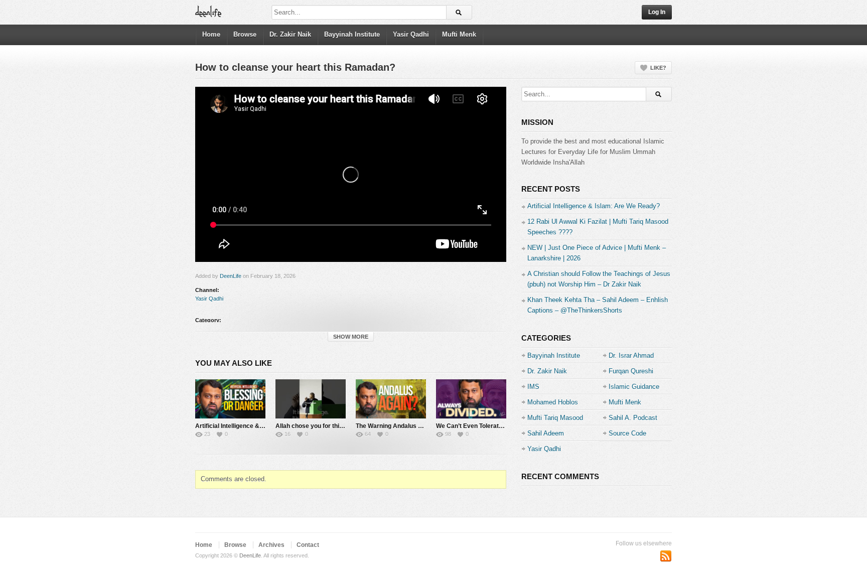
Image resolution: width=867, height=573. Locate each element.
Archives (271, 544)
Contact (308, 544)
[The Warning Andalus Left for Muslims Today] (391, 399)
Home (211, 34)
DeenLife (230, 276)
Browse (244, 34)
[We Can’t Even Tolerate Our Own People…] (471, 399)
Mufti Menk (459, 34)
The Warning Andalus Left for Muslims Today (419, 425)
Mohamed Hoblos (552, 402)
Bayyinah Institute (352, 34)
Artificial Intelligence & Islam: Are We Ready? (260, 425)
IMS (533, 386)
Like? (658, 68)
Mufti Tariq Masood (555, 417)
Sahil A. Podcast (633, 417)
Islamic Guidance (634, 386)
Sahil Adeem (545, 433)
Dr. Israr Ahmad (631, 355)
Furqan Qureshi (631, 371)
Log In (656, 12)
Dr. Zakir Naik (290, 34)
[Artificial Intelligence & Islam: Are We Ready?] (230, 399)
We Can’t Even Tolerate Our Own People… (495, 425)
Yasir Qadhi (411, 34)
